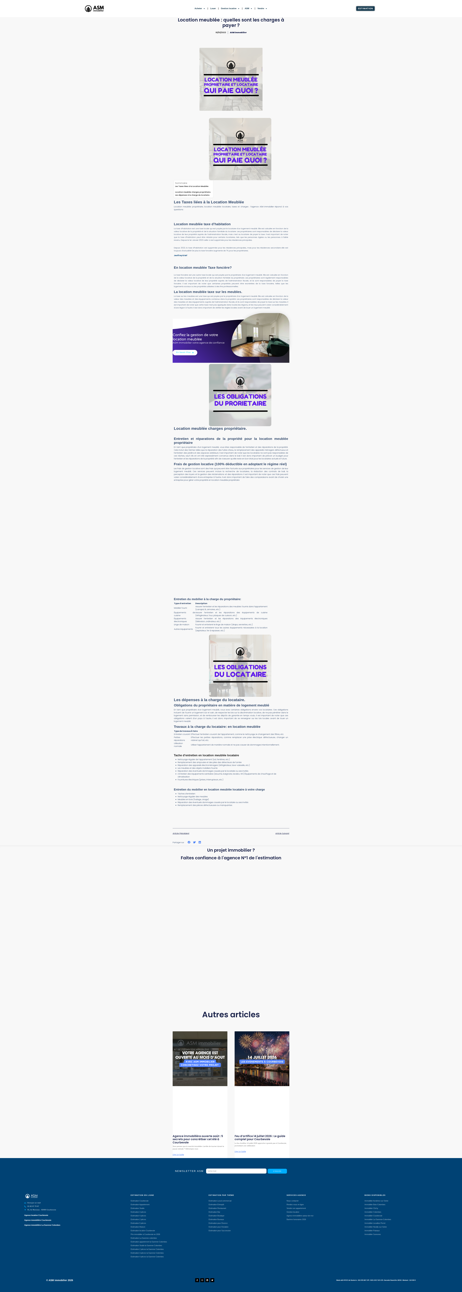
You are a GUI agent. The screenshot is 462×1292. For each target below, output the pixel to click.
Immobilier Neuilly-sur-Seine (376, 1227)
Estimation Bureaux (216, 1219)
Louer (213, 8)
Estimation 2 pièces (138, 1219)
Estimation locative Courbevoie (143, 1231)
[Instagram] (202, 1280)
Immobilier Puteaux (372, 1231)
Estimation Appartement (140, 1204)
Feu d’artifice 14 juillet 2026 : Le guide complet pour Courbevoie (260, 1137)
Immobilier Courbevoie (373, 1216)
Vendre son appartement (296, 1208)
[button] (189, 842)
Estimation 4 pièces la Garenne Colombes (147, 1257)
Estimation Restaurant (217, 1208)
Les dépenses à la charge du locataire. (192, 195)
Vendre (260, 8)
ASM (247, 8)
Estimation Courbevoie (139, 1201)
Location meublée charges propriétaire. (193, 192)
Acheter (198, 8)
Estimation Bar (214, 1212)
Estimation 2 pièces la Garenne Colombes (147, 1249)
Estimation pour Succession (220, 1231)
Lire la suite (178, 1155)
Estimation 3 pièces (138, 1212)
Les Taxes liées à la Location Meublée (191, 186)
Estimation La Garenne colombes (144, 1238)
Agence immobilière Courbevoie (37, 1220)
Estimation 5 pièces (138, 1223)
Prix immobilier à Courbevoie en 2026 (145, 1234)
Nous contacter (293, 1201)
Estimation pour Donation (218, 1227)
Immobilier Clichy (371, 1208)
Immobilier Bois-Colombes (375, 1204)
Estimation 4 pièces (138, 1216)
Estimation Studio (137, 1208)
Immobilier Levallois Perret (375, 1223)
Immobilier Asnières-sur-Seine (376, 1201)
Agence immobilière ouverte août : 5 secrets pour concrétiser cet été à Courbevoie (198, 1139)
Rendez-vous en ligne (295, 1204)
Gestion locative (228, 8)
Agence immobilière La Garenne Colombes (42, 1225)
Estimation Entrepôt (216, 1204)
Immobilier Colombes (373, 1212)
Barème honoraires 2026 (296, 1219)
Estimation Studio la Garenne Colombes (146, 1245)
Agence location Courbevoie (36, 1215)
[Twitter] (212, 1280)
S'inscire (277, 1171)
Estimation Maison (138, 1227)
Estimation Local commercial (220, 1201)
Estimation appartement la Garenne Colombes (149, 1242)
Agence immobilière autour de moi (300, 1216)
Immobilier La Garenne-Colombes (378, 1219)
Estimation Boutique (216, 1216)
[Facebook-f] (197, 1280)
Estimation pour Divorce (218, 1223)
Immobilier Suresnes (373, 1234)
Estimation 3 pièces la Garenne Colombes (147, 1253)
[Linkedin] (207, 1280)
